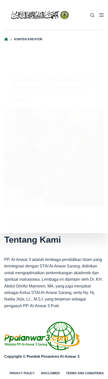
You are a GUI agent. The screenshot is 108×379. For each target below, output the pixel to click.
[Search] (92, 15)
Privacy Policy (22, 373)
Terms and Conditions (85, 373)
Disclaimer (50, 373)
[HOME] (6, 39)
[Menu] (101, 15)
